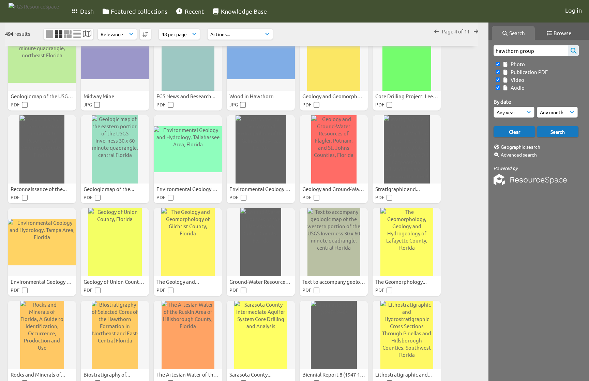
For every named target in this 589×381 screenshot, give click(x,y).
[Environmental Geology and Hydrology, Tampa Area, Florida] (42, 242)
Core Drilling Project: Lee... (406, 96)
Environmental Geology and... (191, 189)
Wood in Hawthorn (252, 96)
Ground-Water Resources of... (264, 281)
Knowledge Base (243, 11)
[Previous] (436, 31)
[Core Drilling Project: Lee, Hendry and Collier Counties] (407, 57)
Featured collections (138, 11)
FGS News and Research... (186, 96)
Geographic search (520, 147)
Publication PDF (528, 72)
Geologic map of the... (109, 189)
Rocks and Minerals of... (38, 374)
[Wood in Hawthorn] (261, 57)
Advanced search (519, 154)
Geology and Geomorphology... (338, 96)
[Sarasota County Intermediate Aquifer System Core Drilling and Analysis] (261, 335)
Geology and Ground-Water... (336, 189)
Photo (517, 64)
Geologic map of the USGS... (43, 96)
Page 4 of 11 (456, 31)
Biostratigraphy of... (107, 374)
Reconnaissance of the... (39, 189)
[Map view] (87, 34)
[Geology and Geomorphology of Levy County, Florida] (334, 57)
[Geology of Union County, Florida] (115, 242)
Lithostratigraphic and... (404, 374)
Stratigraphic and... (398, 189)
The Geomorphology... (401, 281)
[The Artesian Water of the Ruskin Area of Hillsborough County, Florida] (188, 335)
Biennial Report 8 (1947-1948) (336, 374)
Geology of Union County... (115, 281)
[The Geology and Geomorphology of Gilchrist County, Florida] (188, 242)
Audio (517, 87)
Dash (86, 11)
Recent (193, 11)
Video (516, 79)
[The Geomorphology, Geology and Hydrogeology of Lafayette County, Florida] (407, 242)
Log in (573, 10)
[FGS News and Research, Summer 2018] (188, 57)
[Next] (476, 31)
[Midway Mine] (115, 57)
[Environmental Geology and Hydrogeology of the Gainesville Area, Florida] (261, 149)
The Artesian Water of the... (188, 374)
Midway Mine (99, 96)
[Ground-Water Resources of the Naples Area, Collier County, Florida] (261, 242)
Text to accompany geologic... (337, 281)
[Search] (573, 50)
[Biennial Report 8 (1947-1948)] (334, 335)
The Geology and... (178, 281)
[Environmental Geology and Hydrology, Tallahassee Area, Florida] (188, 149)
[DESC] (145, 34)
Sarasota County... (251, 374)
